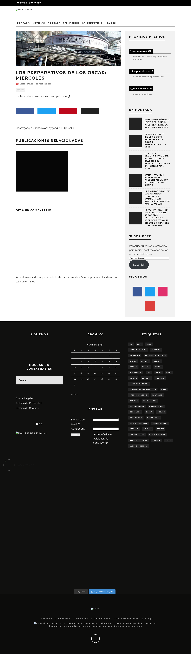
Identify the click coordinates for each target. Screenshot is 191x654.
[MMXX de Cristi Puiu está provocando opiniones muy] (72, 488)
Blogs (111, 23)
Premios (20, 90)
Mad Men (134, 400)
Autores (22, 3)
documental (136, 372)
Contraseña (78, 428)
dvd (149, 372)
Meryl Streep (150, 400)
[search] (58, 380)
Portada (23, 23)
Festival (160, 378)
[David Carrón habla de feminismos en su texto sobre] (118, 530)
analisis (156, 350)
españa (133, 378)
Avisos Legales (25, 398)
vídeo (168, 440)
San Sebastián (137, 434)
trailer (157, 440)
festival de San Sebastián (143, 389)
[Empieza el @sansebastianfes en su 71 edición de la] (118, 561)
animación (135, 355)
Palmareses (71, 23)
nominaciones (156, 406)
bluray (157, 361)
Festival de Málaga (139, 383)
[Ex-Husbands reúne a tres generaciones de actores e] (118, 494)
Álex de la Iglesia (139, 446)
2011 (149, 344)
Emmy (168, 372)
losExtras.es (26, 84)
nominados (135, 412)
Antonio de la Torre (155, 355)
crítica (146, 366)
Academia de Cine (138, 350)
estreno (146, 378)
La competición (93, 23)
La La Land (157, 395)
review (160, 429)
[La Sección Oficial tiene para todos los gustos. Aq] (72, 559)
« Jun (74, 394)
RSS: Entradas (38, 433)
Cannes (133, 366)
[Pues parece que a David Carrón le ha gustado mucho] (26, 530)
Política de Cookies (27, 408)
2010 (139, 344)
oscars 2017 (136, 417)
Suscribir (139, 264)
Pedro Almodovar (139, 423)
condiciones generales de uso (90, 626)
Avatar (133, 361)
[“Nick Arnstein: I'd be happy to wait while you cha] (163, 561)
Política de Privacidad (29, 403)
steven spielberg (139, 440)
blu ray (145, 361)
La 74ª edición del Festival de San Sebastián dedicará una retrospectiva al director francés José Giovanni (156, 218)
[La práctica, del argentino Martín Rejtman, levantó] (26, 486)
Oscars (161, 412)
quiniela (147, 429)
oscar (149, 412)
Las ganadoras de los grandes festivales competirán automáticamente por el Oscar (157, 197)
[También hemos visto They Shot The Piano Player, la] (163, 528)
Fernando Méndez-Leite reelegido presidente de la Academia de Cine (157, 123)
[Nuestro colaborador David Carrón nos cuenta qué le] (26, 567)
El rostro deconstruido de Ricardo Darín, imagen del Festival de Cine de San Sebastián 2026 (157, 161)
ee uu (158, 372)
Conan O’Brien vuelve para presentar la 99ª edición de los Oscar (156, 180)
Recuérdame (104, 434)
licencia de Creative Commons (135, 623)
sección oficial (157, 434)
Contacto (35, 3)
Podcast (54, 23)
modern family (137, 406)
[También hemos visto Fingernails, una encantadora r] (72, 526)
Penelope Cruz (160, 423)
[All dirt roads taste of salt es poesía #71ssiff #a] (163, 488)
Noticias (39, 23)
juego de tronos (138, 395)
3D (131, 344)
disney (158, 366)
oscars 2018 (153, 417)
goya (163, 389)
